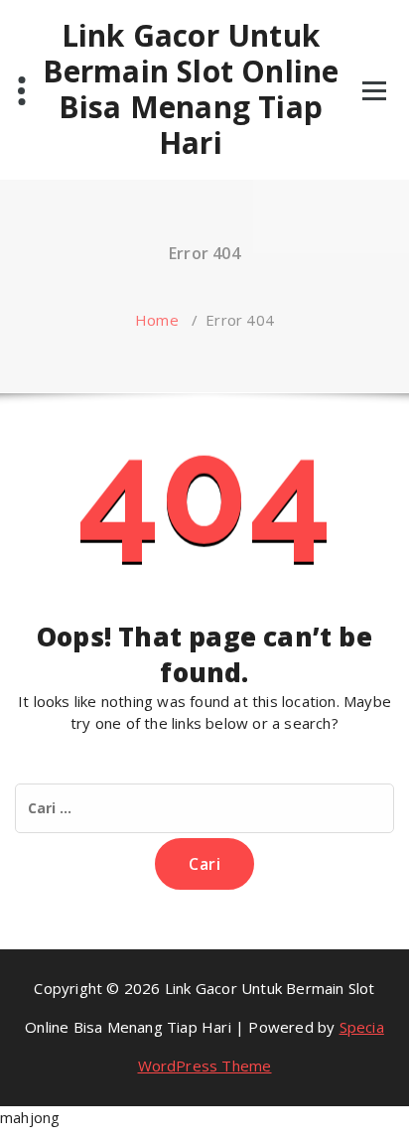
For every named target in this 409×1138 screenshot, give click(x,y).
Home (157, 320)
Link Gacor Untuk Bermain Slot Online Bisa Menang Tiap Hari (191, 89)
